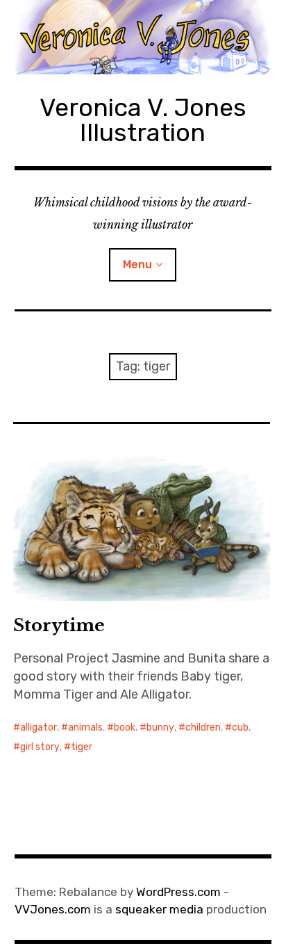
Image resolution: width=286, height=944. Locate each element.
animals (85, 727)
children (203, 727)
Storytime (59, 625)
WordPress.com (178, 892)
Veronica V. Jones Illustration (143, 119)
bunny (160, 727)
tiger (81, 747)
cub (240, 727)
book (124, 727)
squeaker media (159, 909)
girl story (40, 747)
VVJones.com (53, 909)
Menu (137, 264)
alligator (38, 727)
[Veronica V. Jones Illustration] (143, 37)
